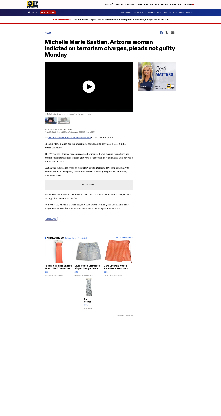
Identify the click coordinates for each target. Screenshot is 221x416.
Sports (154, 4)
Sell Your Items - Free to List (76, 238)
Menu (108, 4)
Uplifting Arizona (139, 12)
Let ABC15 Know (154, 12)
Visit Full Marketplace (124, 237)
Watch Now (185, 4)
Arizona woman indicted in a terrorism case (69, 137)
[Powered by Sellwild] (129, 315)
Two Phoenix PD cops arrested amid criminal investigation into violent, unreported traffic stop (121, 19)
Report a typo (51, 219)
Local (119, 4)
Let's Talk (167, 12)
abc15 (29, 12)
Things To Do (178, 12)
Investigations (125, 12)
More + (189, 12)
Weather (143, 4)
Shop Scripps (168, 4)
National (130, 4)
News (48, 32)
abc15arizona (33, 12)
